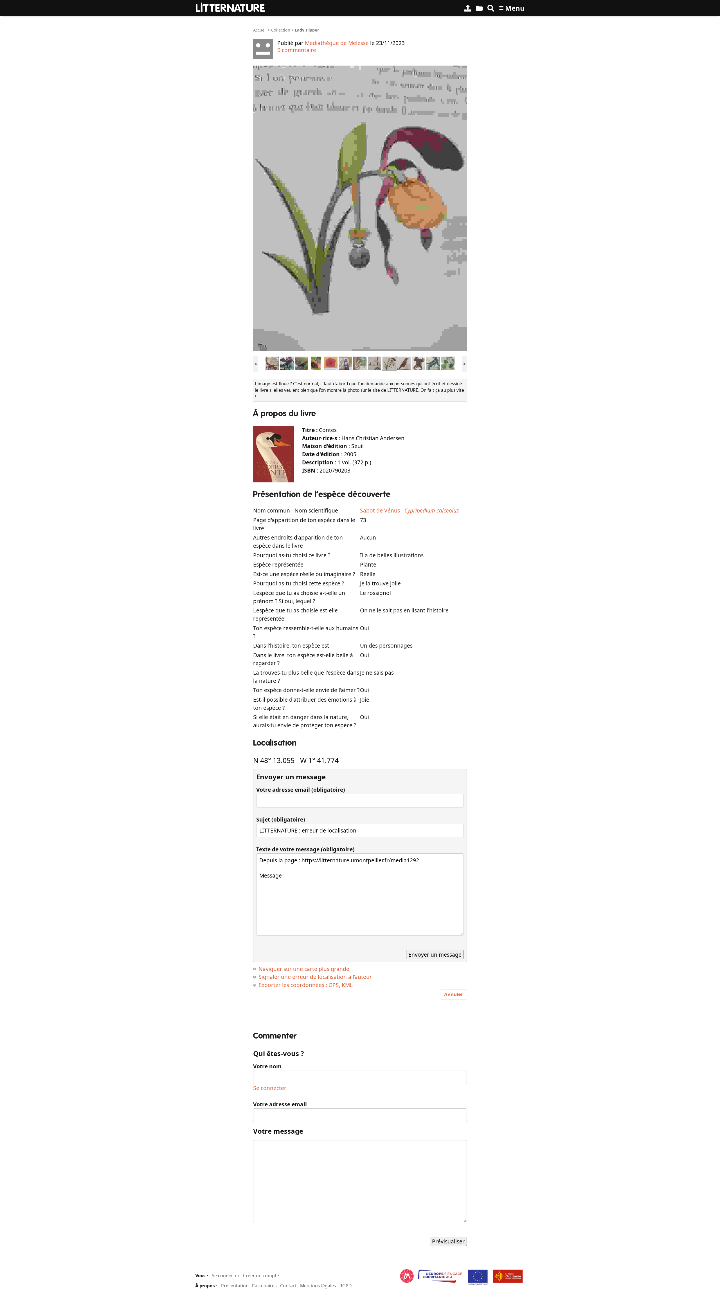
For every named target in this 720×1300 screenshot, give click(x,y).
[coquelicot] (330, 363)
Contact (288, 1286)
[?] (345, 363)
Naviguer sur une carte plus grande (303, 969)
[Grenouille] (418, 363)
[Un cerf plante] (360, 363)
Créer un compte (261, 1275)
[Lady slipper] (389, 363)
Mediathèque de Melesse (337, 43)
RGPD (345, 1286)
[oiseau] (301, 363)
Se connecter (269, 1088)
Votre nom (267, 1066)
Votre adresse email (280, 1104)
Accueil (260, 30)
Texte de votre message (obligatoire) (305, 849)
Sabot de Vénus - (409, 510)
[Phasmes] (447, 363)
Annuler (453, 994)
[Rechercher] (490, 8)
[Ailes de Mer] (433, 363)
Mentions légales (318, 1286)
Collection (280, 30)
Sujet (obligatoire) (280, 819)
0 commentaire (296, 50)
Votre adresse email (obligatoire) (300, 789)
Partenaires (264, 1286)
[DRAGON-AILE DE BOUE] (272, 363)
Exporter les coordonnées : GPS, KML (305, 985)
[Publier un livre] (467, 8)
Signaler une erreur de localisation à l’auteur (315, 977)
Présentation (235, 1286)
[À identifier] (479, 8)
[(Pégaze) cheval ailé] (287, 363)
